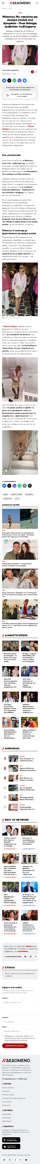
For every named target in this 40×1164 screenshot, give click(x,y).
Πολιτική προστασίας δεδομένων (14, 1098)
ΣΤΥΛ (17, 498)
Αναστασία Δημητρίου (10, 70)
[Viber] (19, 80)
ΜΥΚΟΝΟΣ (29, 494)
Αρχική (4, 8)
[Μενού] (3, 3)
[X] (36, 956)
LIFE (10, 8)
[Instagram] (30, 956)
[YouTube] (26, 1160)
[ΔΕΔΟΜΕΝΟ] (20, 3)
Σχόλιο (5, 998)
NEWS (5, 494)
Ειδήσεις (29, 946)
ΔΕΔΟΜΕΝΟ (23, 951)
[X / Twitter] (9, 80)
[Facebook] (4, 80)
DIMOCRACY (6, 1121)
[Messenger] (25, 80)
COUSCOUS (6, 1118)
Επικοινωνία (6, 1105)
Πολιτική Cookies (8, 1095)
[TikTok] (15, 1160)
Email (5, 1027)
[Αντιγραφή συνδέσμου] (30, 486)
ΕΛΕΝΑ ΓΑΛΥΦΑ (16, 494)
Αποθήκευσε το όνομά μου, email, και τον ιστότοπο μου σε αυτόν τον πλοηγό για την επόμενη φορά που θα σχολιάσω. (19, 1038)
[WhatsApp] (14, 80)
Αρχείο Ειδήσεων (8, 1088)
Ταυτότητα (6, 1091)
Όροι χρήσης (6, 1102)
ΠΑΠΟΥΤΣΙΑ (7, 498)
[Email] (25, 486)
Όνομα (5, 1017)
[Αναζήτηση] (37, 3)
